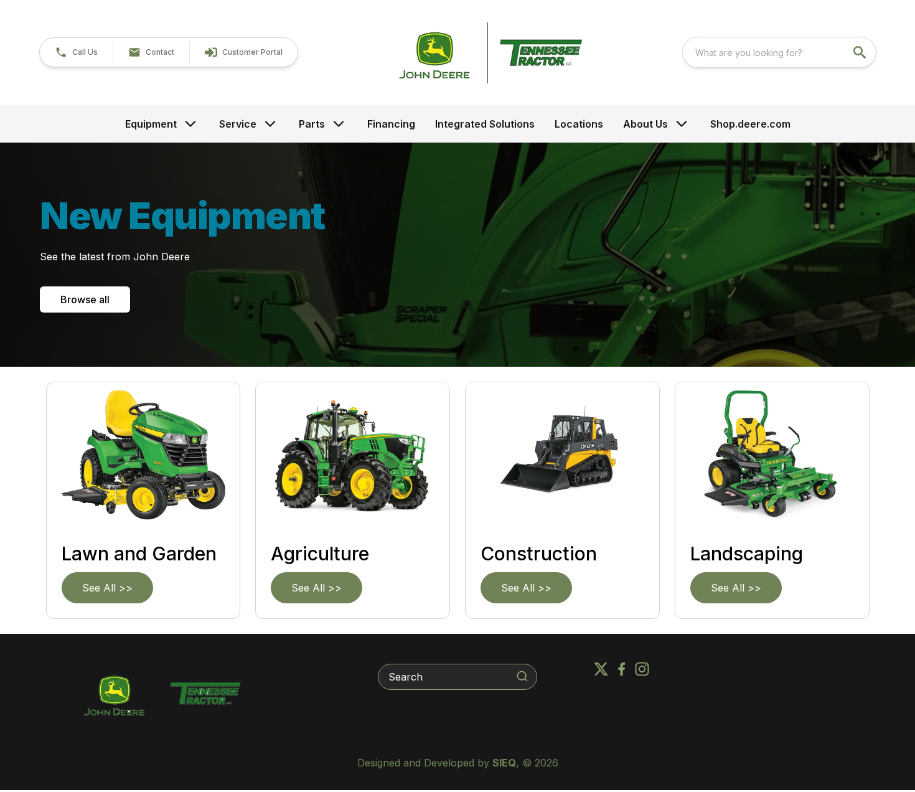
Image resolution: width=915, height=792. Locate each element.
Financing (391, 124)
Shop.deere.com (750, 124)
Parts (312, 124)
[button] (76, 52)
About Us (645, 124)
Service (237, 124)
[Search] (522, 676)
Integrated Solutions (485, 124)
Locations (579, 124)
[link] (243, 52)
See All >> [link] (107, 588)
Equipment (151, 124)
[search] (861, 52)
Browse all (85, 299)
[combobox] (779, 52)
